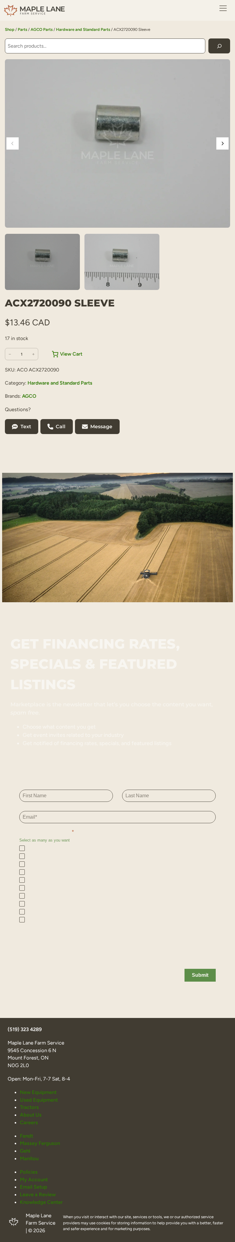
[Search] (219, 45)
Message (101, 426)
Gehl (25, 1151)
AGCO (29, 396)
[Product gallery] (117, 143)
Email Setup (33, 1187)
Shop (9, 29)
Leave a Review (38, 1194)
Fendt (26, 1136)
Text (26, 426)
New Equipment (38, 1092)
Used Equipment (39, 1100)
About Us (31, 1115)
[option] (121, 262)
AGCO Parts (42, 29)
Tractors (29, 1107)
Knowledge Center (41, 1202)
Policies (29, 1172)
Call (60, 426)
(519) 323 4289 (25, 1029)
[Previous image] (12, 143)
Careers (29, 1122)
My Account (34, 1179)
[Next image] (222, 143)
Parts (22, 29)
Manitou (29, 1158)
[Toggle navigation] (223, 8)
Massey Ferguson (40, 1143)
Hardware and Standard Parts (83, 29)
